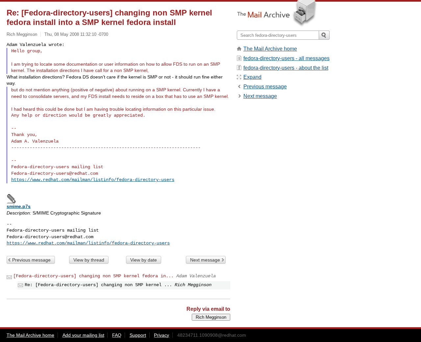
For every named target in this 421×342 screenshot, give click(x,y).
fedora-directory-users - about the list (285, 68)
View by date (143, 259)
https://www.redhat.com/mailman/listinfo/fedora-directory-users (92, 179)
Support (138, 335)
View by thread (88, 259)
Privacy (161, 335)
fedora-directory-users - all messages (286, 58)
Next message (205, 259)
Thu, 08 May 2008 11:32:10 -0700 (76, 34)
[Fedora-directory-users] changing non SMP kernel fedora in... (93, 276)
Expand (252, 77)
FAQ (116, 335)
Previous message (31, 259)
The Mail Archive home (270, 49)
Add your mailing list (83, 335)
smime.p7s (19, 206)
